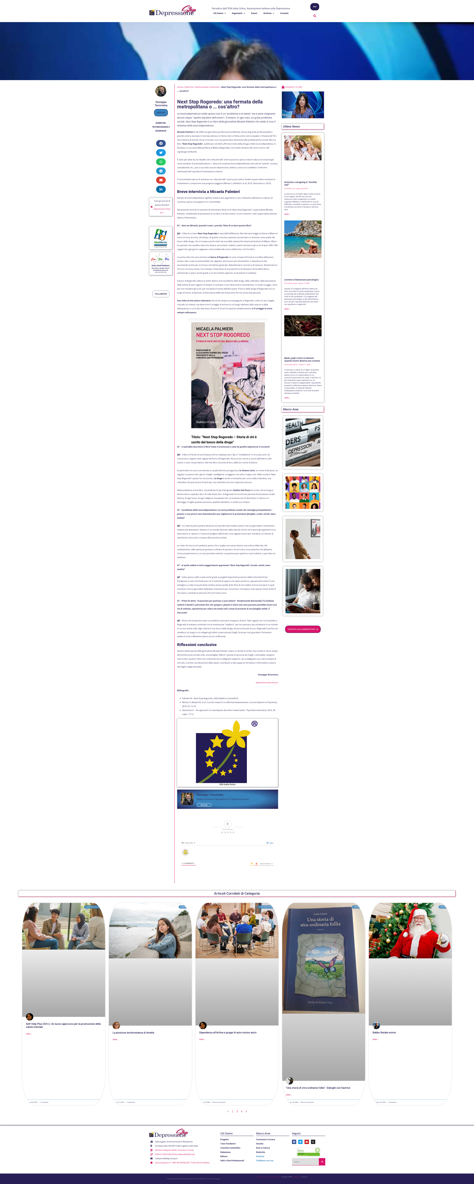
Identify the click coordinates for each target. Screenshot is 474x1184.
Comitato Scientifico (230, 1147)
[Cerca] (322, 1161)
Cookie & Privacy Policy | (273, 1177)
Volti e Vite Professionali (232, 1160)
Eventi (254, 13)
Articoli (161, 112)
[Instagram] (313, 1142)
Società (259, 1143)
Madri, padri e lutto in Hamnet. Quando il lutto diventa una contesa (302, 359)
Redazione (225, 1152)
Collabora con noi (264, 1160)
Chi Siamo (226, 1133)
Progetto (224, 1139)
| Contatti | (260, 1177)
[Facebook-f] (294, 1142)
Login (271, 843)
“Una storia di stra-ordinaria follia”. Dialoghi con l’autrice (318, 1087)
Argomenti (237, 13)
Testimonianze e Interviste (207, 87)
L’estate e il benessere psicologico (301, 279)
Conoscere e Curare (265, 1139)
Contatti (284, 13)
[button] (315, 16)
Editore (223, 1156)
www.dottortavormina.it (267, 682)
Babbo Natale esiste (384, 1032)
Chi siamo (218, 13)
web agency (296, 1177)
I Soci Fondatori (228, 1143)
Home (180, 87)
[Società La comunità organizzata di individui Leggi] (303, 492)
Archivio (267, 13)
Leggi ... (287, 214)
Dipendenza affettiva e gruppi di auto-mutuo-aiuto (228, 1032)
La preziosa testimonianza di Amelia (133, 1032)
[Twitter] (300, 1142)
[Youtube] (307, 1142)
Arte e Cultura (263, 1147)
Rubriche (161, 123)
